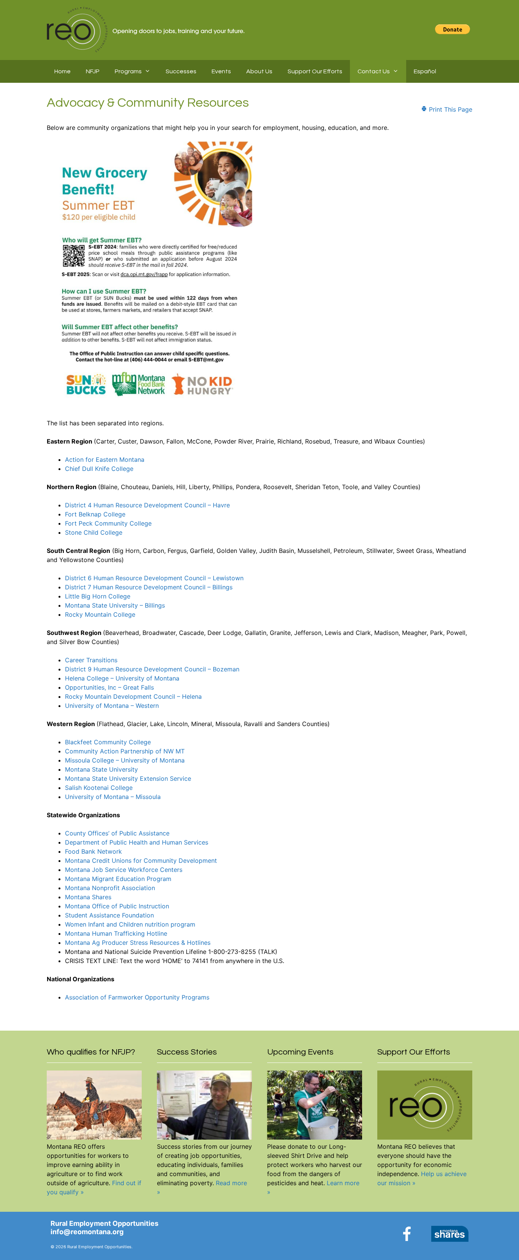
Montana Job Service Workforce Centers (123, 869)
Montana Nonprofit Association (110, 888)
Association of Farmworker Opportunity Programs (137, 997)
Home (62, 71)
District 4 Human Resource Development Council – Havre (147, 505)
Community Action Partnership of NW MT (125, 751)
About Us (259, 71)
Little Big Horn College (97, 596)
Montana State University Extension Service (128, 778)
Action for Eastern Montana (104, 459)
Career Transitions (91, 660)
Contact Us (374, 71)
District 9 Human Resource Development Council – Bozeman (152, 669)
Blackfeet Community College (108, 742)
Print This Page (449, 109)
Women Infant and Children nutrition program (130, 924)
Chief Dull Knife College (99, 468)
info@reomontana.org (87, 1232)
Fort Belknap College (95, 514)
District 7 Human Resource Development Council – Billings (149, 587)
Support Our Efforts (315, 71)
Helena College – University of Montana (122, 678)
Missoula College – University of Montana (125, 760)
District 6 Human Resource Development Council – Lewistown (154, 578)
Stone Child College (93, 532)
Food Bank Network (93, 851)
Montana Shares (88, 897)
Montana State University (101, 769)
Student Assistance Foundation (109, 915)
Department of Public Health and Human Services (136, 842)
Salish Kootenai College (99, 787)
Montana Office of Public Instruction (117, 906)
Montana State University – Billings (115, 605)
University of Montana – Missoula (113, 797)
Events (221, 71)
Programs (128, 71)
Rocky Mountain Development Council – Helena (133, 696)
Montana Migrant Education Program (118, 879)
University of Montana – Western (112, 705)
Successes (181, 71)
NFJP (93, 71)
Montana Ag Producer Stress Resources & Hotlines (137, 942)
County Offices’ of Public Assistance (117, 833)
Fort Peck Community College (108, 523)
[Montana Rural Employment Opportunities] (146, 29)
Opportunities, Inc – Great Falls (109, 687)
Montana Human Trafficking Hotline (116, 933)
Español (425, 71)
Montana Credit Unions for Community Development (141, 860)
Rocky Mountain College (100, 614)
